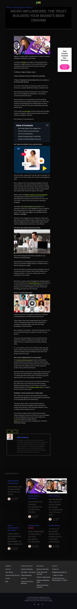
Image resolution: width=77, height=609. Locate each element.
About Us (8, 569)
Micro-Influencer (27, 8)
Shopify (23, 62)
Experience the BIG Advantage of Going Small (29, 139)
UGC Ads (23, 578)
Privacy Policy (33, 600)
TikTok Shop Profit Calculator (42, 573)
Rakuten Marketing (34, 283)
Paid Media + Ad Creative (28, 572)
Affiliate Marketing (26, 575)
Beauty (33, 387)
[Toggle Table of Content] (46, 125)
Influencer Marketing (13, 8)
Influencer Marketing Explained (42, 586)
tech (41, 387)
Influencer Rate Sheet (43, 569)
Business (10, 525)
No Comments (34, 23)
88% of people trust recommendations (36, 195)
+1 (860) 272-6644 (57, 575)
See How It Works (65, 67)
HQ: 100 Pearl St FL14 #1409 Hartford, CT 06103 (59, 579)
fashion (37, 387)
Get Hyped (27, 111)
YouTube (30, 528)
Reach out (17, 421)
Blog (6, 581)
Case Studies (9, 572)
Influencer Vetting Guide (43, 577)
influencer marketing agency (24, 360)
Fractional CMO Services (12, 575)
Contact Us (55, 569)
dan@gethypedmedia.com (59, 572)
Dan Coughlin (14, 23)
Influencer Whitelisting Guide (43, 581)
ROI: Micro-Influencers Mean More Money (28, 131)
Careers (7, 578)
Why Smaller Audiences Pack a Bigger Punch (29, 128)
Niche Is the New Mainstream (25, 133)
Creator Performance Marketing (27, 582)
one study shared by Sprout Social (30, 206)
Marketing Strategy (13, 483)
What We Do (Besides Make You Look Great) (29, 136)
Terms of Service (44, 600)
